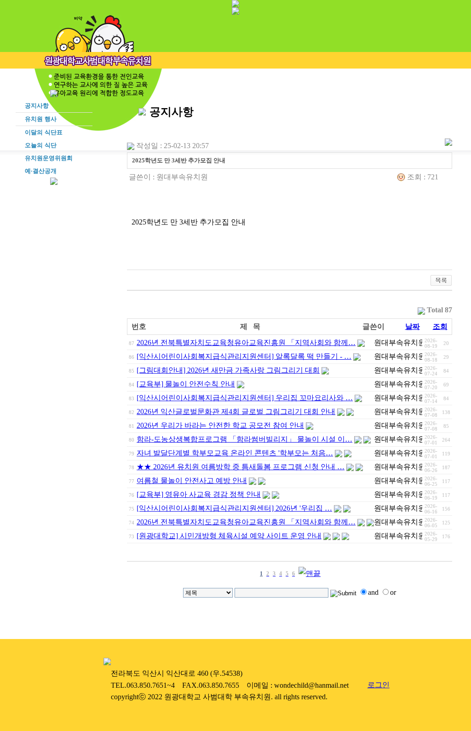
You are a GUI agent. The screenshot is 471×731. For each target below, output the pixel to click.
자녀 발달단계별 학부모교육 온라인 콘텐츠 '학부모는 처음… (235, 453)
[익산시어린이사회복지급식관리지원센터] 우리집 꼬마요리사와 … (245, 398)
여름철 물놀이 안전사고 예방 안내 (192, 480)
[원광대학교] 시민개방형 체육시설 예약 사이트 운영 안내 (229, 536)
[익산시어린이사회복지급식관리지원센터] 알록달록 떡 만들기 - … (244, 356)
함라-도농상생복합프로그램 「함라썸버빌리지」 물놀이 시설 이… (244, 439)
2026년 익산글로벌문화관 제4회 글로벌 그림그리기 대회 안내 (236, 411)
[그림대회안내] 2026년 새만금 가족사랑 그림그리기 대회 (228, 370)
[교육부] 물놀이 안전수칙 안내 (186, 384)
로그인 (379, 685)
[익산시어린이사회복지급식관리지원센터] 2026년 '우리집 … (234, 508)
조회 (440, 326)
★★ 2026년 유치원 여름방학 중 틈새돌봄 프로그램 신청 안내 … (241, 467)
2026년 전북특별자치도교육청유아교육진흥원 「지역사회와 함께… (246, 342)
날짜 (412, 326)
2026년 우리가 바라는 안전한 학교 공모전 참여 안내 (220, 425)
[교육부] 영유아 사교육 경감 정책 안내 (199, 494)
